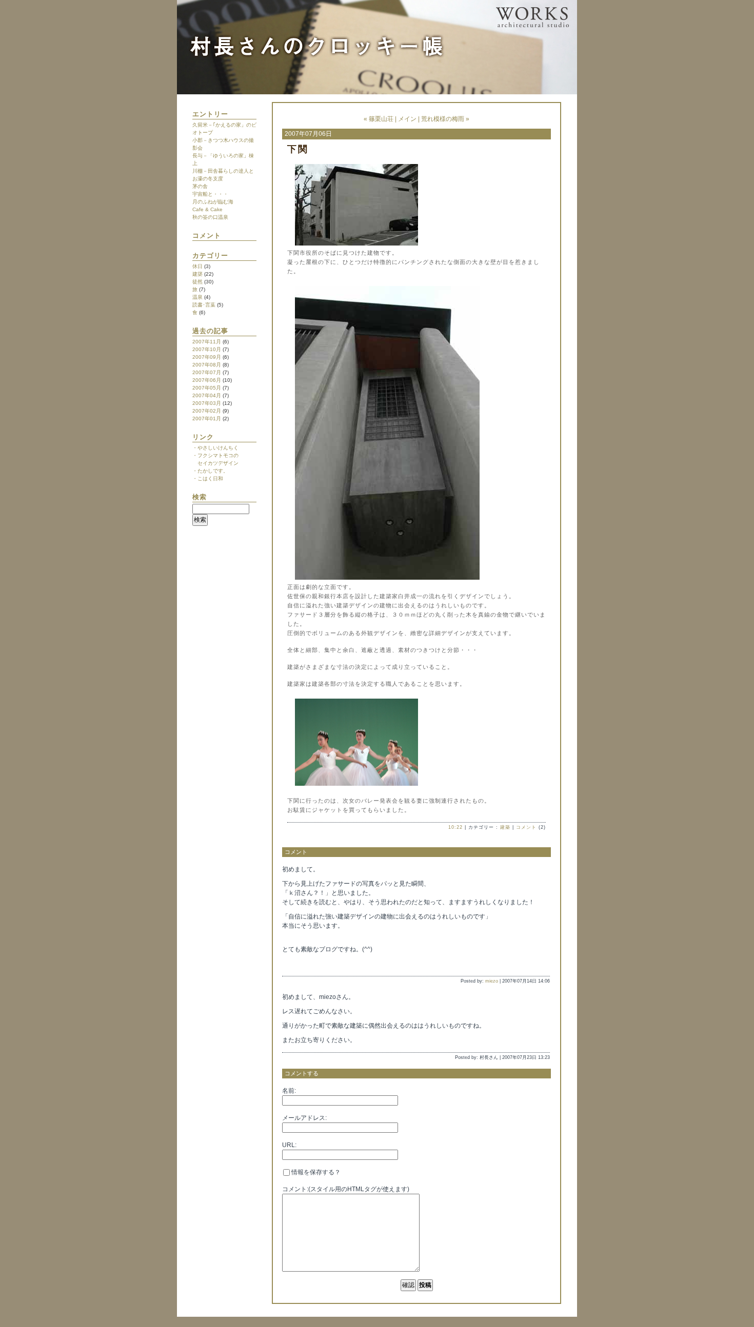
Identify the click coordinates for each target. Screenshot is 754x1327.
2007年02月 (206, 411)
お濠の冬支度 (207, 178)
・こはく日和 (207, 478)
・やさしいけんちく (215, 448)
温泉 (197, 297)
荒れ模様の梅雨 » (445, 119)
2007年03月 (206, 403)
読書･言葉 (203, 305)
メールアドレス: (304, 1117)
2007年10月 (206, 349)
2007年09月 (206, 357)
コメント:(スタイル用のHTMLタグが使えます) (345, 1189)
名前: (289, 1090)
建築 (197, 274)
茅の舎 (200, 186)
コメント (526, 827)
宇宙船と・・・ (210, 194)
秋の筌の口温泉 (210, 217)
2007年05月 (206, 388)
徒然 (197, 281)
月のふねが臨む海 (212, 202)
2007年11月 (206, 341)
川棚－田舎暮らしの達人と (223, 171)
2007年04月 (206, 395)
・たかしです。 (210, 471)
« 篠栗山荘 (378, 119)
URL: (289, 1145)
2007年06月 (206, 380)
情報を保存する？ (315, 1172)
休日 (197, 266)
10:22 (455, 827)
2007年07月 (206, 372)
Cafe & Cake (207, 209)
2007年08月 (206, 365)
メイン (407, 119)
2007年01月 (206, 418)
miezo (491, 981)
